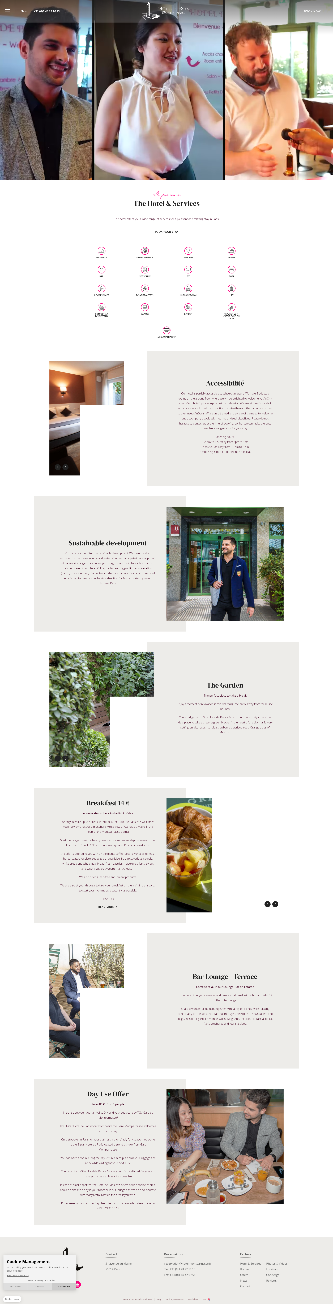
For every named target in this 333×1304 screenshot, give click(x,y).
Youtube (77, 1284)
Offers (244, 1275)
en (22, 11)
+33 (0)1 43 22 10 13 (47, 11)
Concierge (272, 1275)
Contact (245, 1286)
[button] (58, 467)
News (243, 1280)
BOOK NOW (312, 11)
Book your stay (167, 232)
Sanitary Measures (174, 1299)
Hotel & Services (250, 1264)
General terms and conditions (137, 1299)
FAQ (159, 1299)
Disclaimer (193, 1299)
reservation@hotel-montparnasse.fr (187, 1264)
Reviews (271, 1280)
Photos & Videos (277, 1264)
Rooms (244, 1269)
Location (272, 1269)
